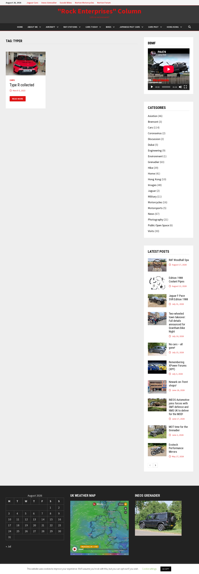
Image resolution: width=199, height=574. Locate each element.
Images (152, 185)
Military (152, 196)
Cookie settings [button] (149, 568)
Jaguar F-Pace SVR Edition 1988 (178, 297)
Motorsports (155, 208)
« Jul (8, 546)
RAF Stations (70, 27)
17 (9, 525)
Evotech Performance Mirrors (176, 448)
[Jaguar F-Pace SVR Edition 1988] (157, 296)
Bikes (108, 27)
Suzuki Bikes (66, 2)
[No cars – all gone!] (157, 344)
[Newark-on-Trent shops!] (157, 382)
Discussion (154, 139)
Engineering (155, 150)
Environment (155, 156)
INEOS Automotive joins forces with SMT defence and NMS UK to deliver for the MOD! (179, 407)
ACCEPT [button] (165, 569)
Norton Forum (104, 2)
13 (34, 519)
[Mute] (180, 86)
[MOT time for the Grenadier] (157, 427)
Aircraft (50, 27)
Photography (155, 219)
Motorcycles (155, 202)
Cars (12, 80)
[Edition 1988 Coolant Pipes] (157, 278)
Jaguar (152, 191)
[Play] (151, 86)
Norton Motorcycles (84, 2)
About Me (33, 27)
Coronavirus (155, 133)
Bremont (153, 121)
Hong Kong (173, 27)
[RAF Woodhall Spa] (157, 260)
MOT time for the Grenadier (178, 428)
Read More (17, 99)
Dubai (151, 144)
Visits (151, 231)
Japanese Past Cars (130, 27)
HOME (20, 27)
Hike (150, 168)
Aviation (152, 116)
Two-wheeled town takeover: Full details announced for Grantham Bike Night (177, 322)
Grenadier (153, 162)
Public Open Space (158, 225)
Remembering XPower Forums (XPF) (178, 365)
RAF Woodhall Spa (179, 260)
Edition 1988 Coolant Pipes (176, 279)
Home (151, 173)
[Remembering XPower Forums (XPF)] (157, 362)
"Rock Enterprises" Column (99, 11)
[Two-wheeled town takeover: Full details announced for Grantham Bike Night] (157, 314)
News (151, 214)
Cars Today (92, 27)
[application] (169, 69)
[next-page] (155, 465)
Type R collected (22, 85)
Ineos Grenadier (49, 2)
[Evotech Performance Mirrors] (157, 445)
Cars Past (153, 27)
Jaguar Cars (32, 2)
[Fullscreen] (185, 86)
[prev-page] (150, 465)
